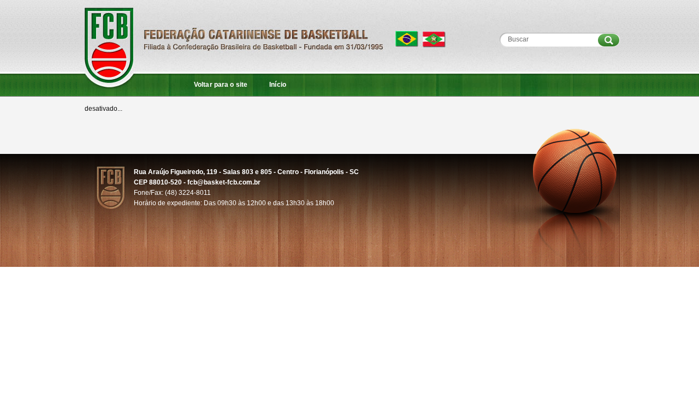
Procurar (608, 40)
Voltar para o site (220, 84)
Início (277, 84)
